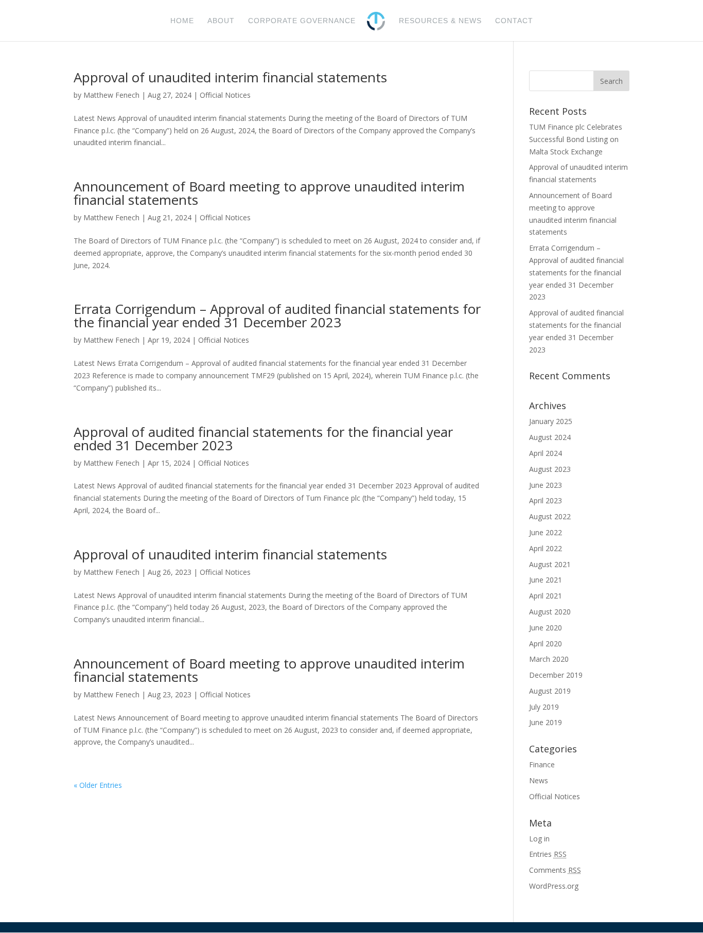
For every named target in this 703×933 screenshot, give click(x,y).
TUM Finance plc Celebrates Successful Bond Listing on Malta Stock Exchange (575, 139)
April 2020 (545, 643)
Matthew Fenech (111, 95)
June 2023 (545, 485)
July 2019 (544, 707)
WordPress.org (553, 886)
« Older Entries (98, 785)
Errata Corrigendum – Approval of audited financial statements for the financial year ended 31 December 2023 (277, 315)
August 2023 (550, 469)
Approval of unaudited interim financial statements (230, 77)
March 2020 (549, 659)
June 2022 (545, 532)
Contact (514, 21)
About (221, 21)
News (538, 780)
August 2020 (550, 612)
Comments (555, 870)
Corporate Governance (302, 21)
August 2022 (550, 516)
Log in (539, 838)
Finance (542, 764)
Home (182, 21)
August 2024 (550, 437)
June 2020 (545, 627)
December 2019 (556, 675)
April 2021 (545, 596)
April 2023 (545, 500)
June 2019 (545, 722)
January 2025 (550, 421)
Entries (548, 854)
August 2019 (550, 691)
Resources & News (440, 21)
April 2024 (545, 453)
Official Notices (225, 95)
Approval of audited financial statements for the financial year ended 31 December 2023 (263, 438)
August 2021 (550, 564)
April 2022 (545, 548)
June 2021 (545, 580)
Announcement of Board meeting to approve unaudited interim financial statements (269, 193)
